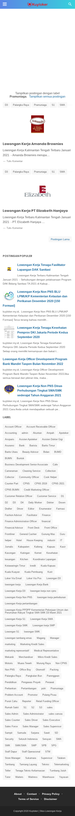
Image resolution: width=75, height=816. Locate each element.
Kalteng (38, 546)
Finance (46, 515)
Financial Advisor (14, 527)
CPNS (26, 483)
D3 (6, 105)
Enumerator (45, 508)
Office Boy (25, 669)
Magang (41, 638)
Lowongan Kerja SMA (41, 619)
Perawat (50, 682)
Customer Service (46, 496)
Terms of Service (28, 799)
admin (25, 433)
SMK (7, 745)
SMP (34, 745)
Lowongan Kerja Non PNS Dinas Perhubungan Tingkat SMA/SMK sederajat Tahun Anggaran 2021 (39, 390)
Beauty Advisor (30, 452)
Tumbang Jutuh (58, 770)
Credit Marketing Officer (36, 489)
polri (43, 688)
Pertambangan (28, 688)
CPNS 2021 (58, 483)
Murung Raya (44, 663)
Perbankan (10, 688)
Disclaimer (50, 799)
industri (51, 540)
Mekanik (9, 657)
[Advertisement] (37, 37)
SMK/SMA (20, 745)
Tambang (10, 764)
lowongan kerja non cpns (43, 591)
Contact (32, 793)
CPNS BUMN (12, 489)
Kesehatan (52, 553)
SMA (62, 105)
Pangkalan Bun (34, 675)
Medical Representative (46, 650)
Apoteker (63, 433)
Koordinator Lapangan (44, 559)
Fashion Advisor (13, 515)
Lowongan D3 (53, 578)
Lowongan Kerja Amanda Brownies (33, 144)
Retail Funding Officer (47, 701)
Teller (8, 770)
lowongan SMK (32, 631)
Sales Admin (11, 713)
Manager (54, 638)
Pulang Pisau (49, 694)
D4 (22, 502)
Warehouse (48, 777)
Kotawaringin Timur (15, 565)
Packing (54, 669)
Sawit (47, 732)
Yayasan (63, 777)
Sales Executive (51, 720)
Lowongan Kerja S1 (15, 619)
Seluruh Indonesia (28, 739)
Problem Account (14, 694)
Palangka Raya (21, 105)
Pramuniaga (40, 105)
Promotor (33, 694)
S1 (53, 105)
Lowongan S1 (12, 631)
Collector (9, 477)
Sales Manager (30, 726)
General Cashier (28, 534)
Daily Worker (35, 502)
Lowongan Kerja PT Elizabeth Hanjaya (35, 210)
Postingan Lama (60, 239)
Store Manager (12, 758)
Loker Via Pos (34, 578)
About (18, 793)
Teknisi (45, 764)
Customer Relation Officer (18, 496)
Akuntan (37, 433)
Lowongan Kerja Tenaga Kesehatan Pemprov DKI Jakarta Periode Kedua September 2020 (42, 332)
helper (8, 540)
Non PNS (10, 669)
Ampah (50, 433)
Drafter (8, 508)
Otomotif (40, 669)
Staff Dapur (11, 751)
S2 (32, 707)
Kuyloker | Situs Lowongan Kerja (45, 811)
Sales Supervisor (52, 726)
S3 (40, 707)
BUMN (8, 458)
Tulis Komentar (15, 161)
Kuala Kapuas (48, 565)
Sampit (8, 732)
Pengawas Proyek (31, 682)
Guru (62, 534)
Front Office (50, 527)
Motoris (9, 663)
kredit (33, 565)
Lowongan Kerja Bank (36, 584)
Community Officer (29, 477)
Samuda (21, 732)
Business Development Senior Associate (26, 464)
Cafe (55, 464)
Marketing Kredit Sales (32, 644)
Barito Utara (11, 452)
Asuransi (9, 445)
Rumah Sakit (12, 707)
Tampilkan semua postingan (47, 96)
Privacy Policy (51, 793)
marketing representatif (17, 650)
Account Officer (13, 426)
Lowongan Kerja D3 (15, 591)
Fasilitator (32, 515)
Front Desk (34, 527)
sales (50, 707)
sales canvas (56, 713)
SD (56, 732)
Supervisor (46, 758)
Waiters (19, 777)
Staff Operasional (31, 751)
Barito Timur (48, 445)
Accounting (11, 433)
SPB (44, 745)
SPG (53, 745)
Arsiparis (9, 439)
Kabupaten (23, 546)
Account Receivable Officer (40, 426)
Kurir (50, 572)
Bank (22, 445)
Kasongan (10, 553)
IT (61, 540)
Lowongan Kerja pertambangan (21, 603)
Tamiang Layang (28, 764)
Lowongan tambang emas (18, 638)
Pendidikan (11, 682)
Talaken (61, 758)
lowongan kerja (13, 584)
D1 (62, 496)
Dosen (62, 502)
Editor (31, 508)
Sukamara (30, 758)
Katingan (25, 553)
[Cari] (70, 5)
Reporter (26, 701)
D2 (6, 502)
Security (9, 739)
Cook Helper (50, 477)
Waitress (33, 777)
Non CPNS (61, 663)
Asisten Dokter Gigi (52, 439)
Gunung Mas (48, 534)
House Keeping (35, 540)
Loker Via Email (13, 578)
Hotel (19, 540)
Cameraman (11, 471)
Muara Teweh (25, 663)
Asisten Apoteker (28, 439)
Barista (33, 445)
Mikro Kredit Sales (47, 657)
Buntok (20, 458)
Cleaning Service (31, 471)
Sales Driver (31, 720)
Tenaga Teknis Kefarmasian (30, 770)
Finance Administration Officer (21, 521)
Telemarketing (61, 764)
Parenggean (53, 675)
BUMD (57, 452)
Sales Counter (12, 720)
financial (46, 521)
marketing (10, 644)
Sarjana (35, 732)
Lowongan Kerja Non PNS (18, 597)
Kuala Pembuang (34, 572)
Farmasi (60, 508)
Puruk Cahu (11, 701)
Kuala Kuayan (12, 572)
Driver (20, 508)
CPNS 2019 (41, 483)
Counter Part (11, 483)
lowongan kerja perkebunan (51, 597)
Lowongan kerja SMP (44, 625)
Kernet (38, 553)
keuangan (10, 559)
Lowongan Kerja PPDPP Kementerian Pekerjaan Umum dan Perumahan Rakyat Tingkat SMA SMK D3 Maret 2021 (36, 611)
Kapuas (51, 546)
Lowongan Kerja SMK (16, 625)
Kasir (63, 546)
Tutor (7, 777)
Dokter (50, 502)
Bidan (46, 452)
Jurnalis (9, 546)
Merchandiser (26, 657)
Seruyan (46, 739)
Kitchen (24, 559)
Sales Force (11, 726)
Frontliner (10, 534)
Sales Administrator (33, 713)
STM (47, 751)
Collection (50, 471)
